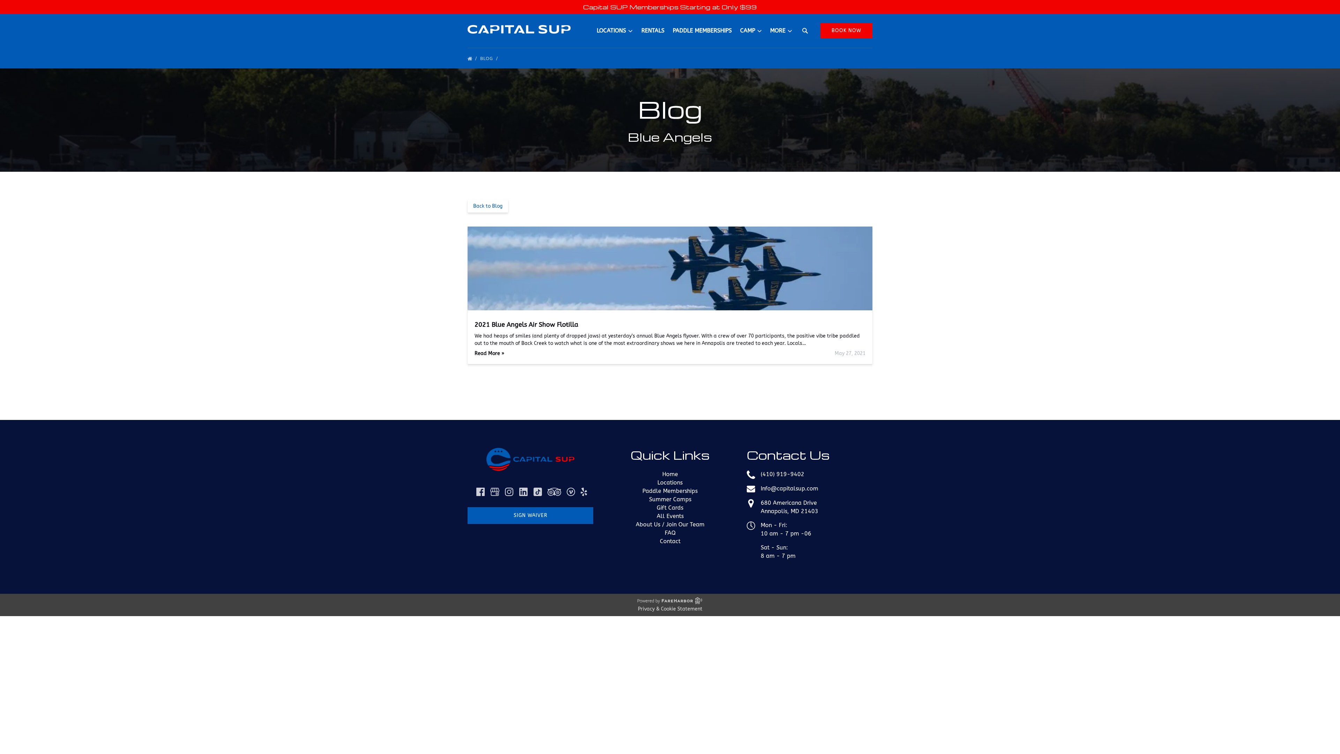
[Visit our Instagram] (509, 492)
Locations (670, 482)
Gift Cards (670, 507)
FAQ (670, 533)
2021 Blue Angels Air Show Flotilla (526, 324)
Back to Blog (487, 206)
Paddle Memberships (702, 30)
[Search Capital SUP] (805, 30)
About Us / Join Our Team (670, 524)
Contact (670, 541)
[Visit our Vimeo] (571, 492)
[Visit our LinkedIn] (523, 492)
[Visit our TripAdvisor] (554, 492)
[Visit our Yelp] (584, 492)
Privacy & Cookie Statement (670, 609)
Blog (487, 58)
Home (670, 474)
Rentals (652, 30)
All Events (670, 516)
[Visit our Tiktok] (538, 492)
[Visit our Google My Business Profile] (494, 492)
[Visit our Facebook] (480, 492)
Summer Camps (670, 499)
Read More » (489, 353)
